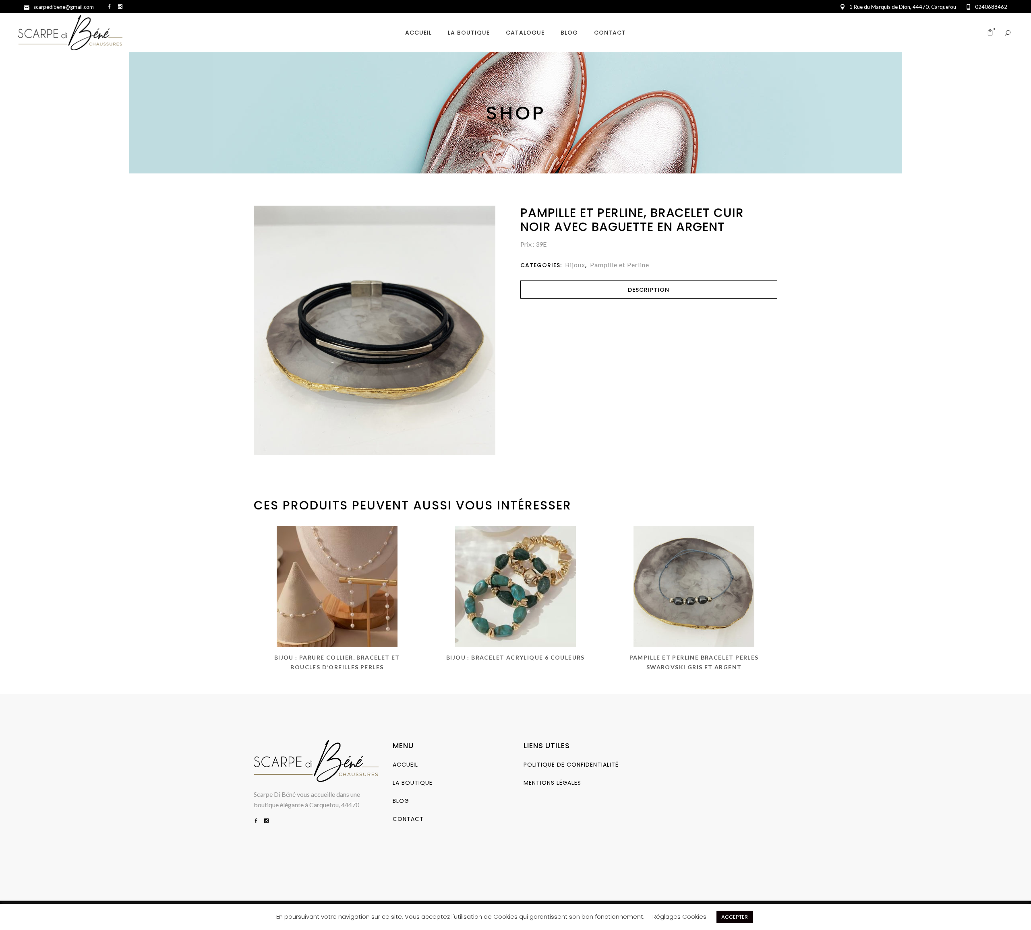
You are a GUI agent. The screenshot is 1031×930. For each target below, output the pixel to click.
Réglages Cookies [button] (679, 916)
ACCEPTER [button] (734, 917)
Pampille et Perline (619, 264)
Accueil (405, 765)
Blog (401, 801)
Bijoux (575, 264)
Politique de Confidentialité (571, 765)
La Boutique (413, 783)
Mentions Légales (552, 783)
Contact (408, 819)
